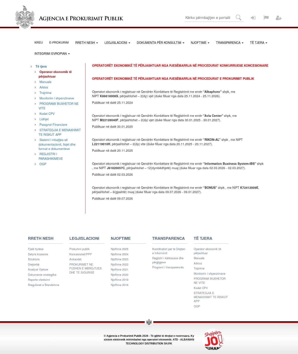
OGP (42, 164)
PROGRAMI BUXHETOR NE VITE (210, 281)
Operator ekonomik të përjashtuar (207, 251)
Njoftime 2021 (119, 269)
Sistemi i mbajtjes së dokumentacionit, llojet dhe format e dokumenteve (57, 144)
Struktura (33, 259)
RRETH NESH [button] (85, 42)
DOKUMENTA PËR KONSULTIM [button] (159, 42)
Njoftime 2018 (119, 285)
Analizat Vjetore (38, 269)
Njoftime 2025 (119, 249)
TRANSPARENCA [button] (228, 42)
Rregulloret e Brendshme (43, 285)
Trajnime (45, 92)
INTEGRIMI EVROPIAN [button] (51, 53)
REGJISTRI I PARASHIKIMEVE (51, 156)
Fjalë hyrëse (35, 249)
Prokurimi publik (79, 249)
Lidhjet (44, 119)
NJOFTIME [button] (199, 42)
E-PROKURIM (59, 42)
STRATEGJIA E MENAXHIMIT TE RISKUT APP (60, 132)
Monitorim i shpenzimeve (56, 98)
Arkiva (43, 87)
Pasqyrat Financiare (53, 124)
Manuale (45, 82)
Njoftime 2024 (119, 254)
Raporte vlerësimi (39, 280)
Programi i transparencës (168, 267)
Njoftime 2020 (119, 275)
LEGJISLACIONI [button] (116, 42)
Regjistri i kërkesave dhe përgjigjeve (167, 260)
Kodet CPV (47, 113)
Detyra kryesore (38, 254)
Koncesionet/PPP (80, 254)
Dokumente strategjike (42, 275)
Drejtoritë (33, 264)
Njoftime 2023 (119, 259)
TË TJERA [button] (257, 42)
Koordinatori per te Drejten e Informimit (168, 251)
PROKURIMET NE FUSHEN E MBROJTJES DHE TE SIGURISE (85, 268)
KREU (38, 42)
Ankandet (75, 259)
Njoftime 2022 (119, 264)
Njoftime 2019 (119, 280)
